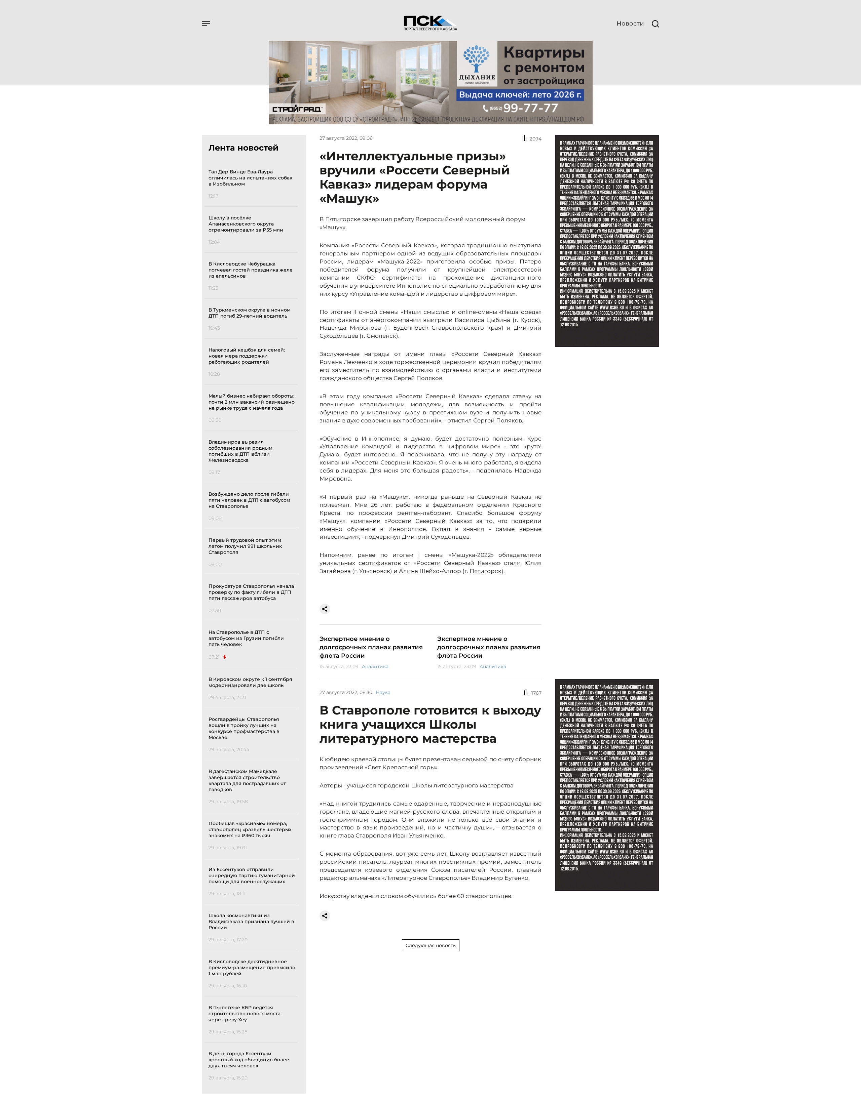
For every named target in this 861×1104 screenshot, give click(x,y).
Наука (383, 692)
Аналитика (375, 666)
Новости (630, 23)
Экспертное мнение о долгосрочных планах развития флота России (371, 647)
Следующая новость (431, 945)
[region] (253, 624)
